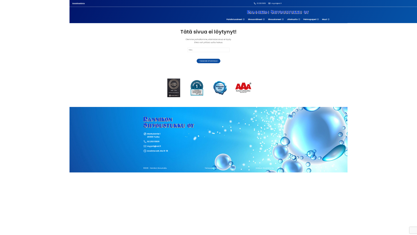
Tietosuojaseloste (211, 168)
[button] (236, 19)
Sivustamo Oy (268, 168)
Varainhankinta (78, 3)
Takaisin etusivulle (208, 61)
